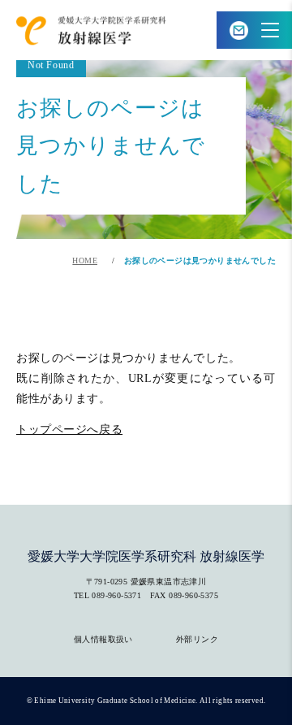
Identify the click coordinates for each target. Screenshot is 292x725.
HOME (84, 260)
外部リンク (197, 639)
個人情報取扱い (103, 639)
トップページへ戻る (69, 429)
